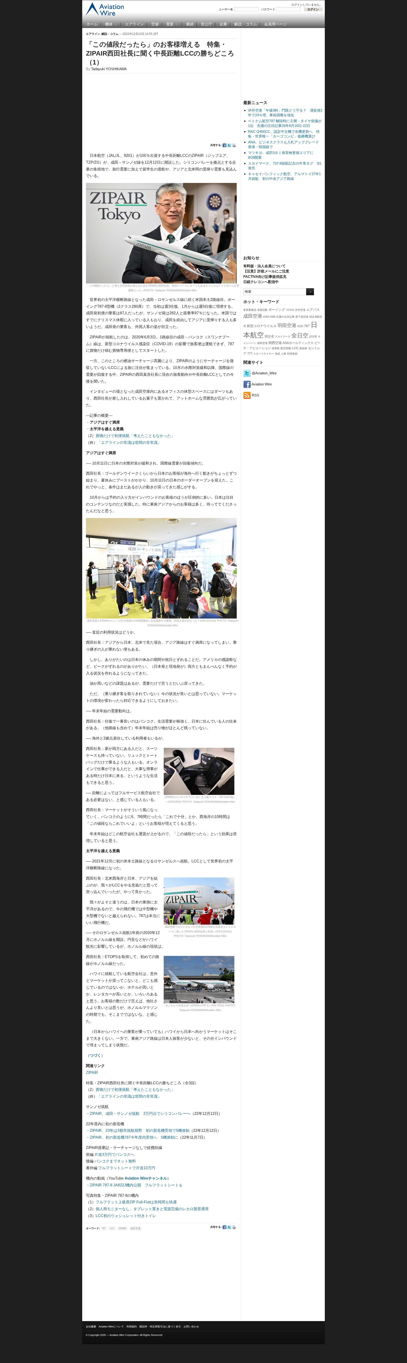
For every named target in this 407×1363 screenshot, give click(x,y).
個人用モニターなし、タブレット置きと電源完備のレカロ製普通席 (152, 1209)
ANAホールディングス (298, 343)
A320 (300, 326)
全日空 (299, 335)
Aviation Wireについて (111, 1326)
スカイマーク (282, 336)
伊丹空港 (300, 309)
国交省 (269, 336)
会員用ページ (275, 24)
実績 (277, 353)
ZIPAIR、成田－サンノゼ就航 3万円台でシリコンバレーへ (140, 1114)
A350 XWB (269, 316)
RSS (255, 395)
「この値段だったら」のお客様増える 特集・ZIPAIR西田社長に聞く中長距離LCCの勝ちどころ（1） (160, 53)
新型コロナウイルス (262, 326)
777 (249, 353)
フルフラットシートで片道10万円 (126, 1168)
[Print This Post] (234, 145)
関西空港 (275, 343)
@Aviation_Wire (264, 373)
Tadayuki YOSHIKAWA (109, 69)
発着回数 (262, 309)
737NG (290, 309)
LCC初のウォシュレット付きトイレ (126, 1216)
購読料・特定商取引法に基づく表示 (160, 1326)
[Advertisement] (282, 63)
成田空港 (252, 316)
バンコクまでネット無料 (115, 1161)
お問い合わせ (191, 1326)
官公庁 (206, 24)
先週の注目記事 (285, 316)
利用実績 (292, 353)
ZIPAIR (92, 1073)
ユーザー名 (226, 9)
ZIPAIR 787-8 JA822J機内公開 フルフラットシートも (136, 1185)
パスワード (268, 9)
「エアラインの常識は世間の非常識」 (129, 443)
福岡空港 (262, 343)
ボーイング (277, 309)
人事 (283, 353)
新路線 (303, 348)
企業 (223, 24)
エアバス (313, 309)
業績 (190, 24)
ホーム (92, 24)
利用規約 (131, 1326)
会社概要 (91, 1326)
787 (307, 326)
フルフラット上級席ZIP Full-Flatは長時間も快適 (136, 1202)
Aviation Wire (261, 384)
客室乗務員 (249, 309)
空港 (155, 24)
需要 (170, 24)
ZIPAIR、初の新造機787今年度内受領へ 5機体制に (134, 1137)
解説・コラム (245, 24)
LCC (295, 348)
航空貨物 (286, 348)
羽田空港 (286, 325)
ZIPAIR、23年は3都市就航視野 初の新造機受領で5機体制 (139, 1130)
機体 (109, 24)
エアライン (134, 24)
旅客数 (276, 348)
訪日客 (313, 336)
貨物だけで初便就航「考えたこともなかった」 (135, 436)
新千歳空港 (301, 316)
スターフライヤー (263, 353)
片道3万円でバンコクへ (114, 1155)
